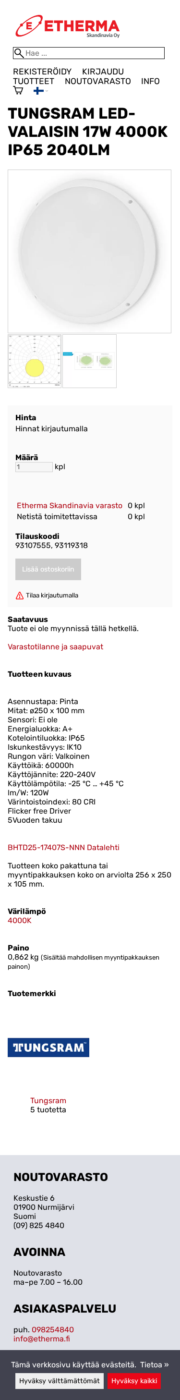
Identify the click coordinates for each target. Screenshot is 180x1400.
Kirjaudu (103, 71)
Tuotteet (33, 81)
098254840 (53, 1329)
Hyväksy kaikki (134, 1381)
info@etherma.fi (41, 1338)
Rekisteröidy (42, 71)
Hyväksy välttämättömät (59, 1381)
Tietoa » (154, 1364)
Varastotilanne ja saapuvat (55, 646)
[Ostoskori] (18, 91)
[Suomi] (41, 92)
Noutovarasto (98, 81)
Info (150, 81)
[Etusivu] (68, 42)
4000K (20, 920)
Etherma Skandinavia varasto (69, 505)
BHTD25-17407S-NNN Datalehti (64, 847)
